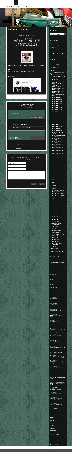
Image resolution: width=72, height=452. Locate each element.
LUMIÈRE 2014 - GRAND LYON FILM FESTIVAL (57, 219)
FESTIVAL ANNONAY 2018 (57, 118)
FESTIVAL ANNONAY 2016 (57, 115)
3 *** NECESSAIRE (54, 67)
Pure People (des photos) (54, 260)
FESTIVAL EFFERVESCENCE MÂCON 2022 (58, 188)
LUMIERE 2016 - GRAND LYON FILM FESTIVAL (57, 210)
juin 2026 (52, 420)
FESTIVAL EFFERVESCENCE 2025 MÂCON (58, 182)
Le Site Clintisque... (53, 259)
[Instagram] (58, 53)
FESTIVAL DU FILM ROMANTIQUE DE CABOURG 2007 (58, 163)
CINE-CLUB (54, 228)
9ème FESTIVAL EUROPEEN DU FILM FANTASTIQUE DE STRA (58, 92)
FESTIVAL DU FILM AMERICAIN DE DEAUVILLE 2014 (58, 136)
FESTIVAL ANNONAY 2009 (57, 101)
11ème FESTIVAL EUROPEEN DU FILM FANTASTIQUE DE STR (58, 86)
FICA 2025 (54, 202)
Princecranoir (52, 356)
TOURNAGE (54, 246)
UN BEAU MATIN (11, 29)
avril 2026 (52, 423)
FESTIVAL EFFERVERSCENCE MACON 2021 (58, 169)
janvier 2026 (52, 428)
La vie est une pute (54, 248)
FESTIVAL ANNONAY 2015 (57, 113)
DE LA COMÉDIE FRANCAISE (55, 335)
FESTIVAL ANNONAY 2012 (57, 107)
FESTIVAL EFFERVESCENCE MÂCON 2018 (58, 185)
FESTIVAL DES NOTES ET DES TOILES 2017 (57, 133)
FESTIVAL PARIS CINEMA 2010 (57, 200)
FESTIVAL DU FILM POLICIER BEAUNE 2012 (57, 139)
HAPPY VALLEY (53, 346)
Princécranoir (15, 137)
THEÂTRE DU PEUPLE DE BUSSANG (57, 251)
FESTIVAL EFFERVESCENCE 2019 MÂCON (58, 176)
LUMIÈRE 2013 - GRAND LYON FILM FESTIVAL (57, 216)
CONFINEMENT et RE (55, 77)
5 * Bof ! (52, 70)
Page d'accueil (19, 29)
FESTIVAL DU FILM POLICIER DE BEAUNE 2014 (58, 151)
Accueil (9, 6)
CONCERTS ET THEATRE (56, 230)
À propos (24, 6)
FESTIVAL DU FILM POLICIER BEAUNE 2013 (57, 142)
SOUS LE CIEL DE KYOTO (55, 325)
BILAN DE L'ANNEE (55, 226)
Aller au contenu (4, 1)
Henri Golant (52, 284)
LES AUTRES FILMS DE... (56, 239)
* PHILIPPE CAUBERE (55, 62)
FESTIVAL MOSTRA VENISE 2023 (58, 195)
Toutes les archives (54, 434)
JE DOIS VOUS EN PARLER (56, 223)
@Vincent (51, 367)
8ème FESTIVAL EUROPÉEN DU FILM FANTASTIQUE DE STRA (58, 89)
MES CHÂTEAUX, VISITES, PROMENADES (57, 244)
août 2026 (52, 417)
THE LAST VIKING (53, 314)
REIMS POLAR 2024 (55, 221)
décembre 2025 (53, 430)
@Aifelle (17, 127)
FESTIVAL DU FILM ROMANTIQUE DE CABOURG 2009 (58, 166)
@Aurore (51, 388)
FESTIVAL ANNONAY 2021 (57, 124)
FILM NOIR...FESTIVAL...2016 (57, 204)
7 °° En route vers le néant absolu (57, 74)
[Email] (16, 2)
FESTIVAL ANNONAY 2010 (57, 103)
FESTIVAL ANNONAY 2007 (57, 97)
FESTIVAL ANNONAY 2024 (57, 128)
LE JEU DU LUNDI (55, 237)
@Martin (51, 382)
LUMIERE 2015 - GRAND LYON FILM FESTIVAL (57, 207)
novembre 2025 (53, 431)
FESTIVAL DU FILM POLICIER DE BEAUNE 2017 (58, 160)
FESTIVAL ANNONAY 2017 (57, 116)
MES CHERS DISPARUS (56, 241)
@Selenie (51, 398)
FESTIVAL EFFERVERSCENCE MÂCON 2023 (58, 172)
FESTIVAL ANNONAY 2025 (57, 130)
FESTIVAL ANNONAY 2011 (57, 105)
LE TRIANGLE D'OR (54, 304)
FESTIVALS (53, 81)
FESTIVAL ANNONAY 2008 (57, 99)
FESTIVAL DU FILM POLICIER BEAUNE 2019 (57, 148)
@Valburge (52, 374)
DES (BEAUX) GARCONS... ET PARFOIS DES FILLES (58, 235)
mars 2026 (52, 425)
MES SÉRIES (53, 249)
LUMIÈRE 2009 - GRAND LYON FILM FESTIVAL (57, 213)
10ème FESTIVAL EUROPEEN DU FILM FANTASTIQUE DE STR (58, 83)
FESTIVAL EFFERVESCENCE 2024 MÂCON (58, 179)
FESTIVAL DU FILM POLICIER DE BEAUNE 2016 (58, 157)
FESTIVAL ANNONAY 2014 (57, 111)
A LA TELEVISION (55, 224)
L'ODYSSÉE (52, 320)
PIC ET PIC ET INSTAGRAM (27, 42)
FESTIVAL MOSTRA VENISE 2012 (58, 193)
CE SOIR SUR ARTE (53, 298)
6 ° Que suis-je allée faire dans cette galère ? (58, 73)
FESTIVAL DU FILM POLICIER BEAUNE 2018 (57, 145)
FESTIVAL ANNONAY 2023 (57, 126)
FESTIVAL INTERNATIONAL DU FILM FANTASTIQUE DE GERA (58, 191)
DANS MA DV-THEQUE (56, 232)
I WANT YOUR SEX (53, 309)
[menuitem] (9, 6)
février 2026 (52, 426)
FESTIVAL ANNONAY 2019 (57, 120)
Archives (17, 6)
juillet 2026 (52, 418)
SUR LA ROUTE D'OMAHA (55, 341)
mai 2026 (52, 422)
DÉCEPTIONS (26, 29)
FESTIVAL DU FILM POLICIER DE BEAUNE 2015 (58, 154)
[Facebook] (53, 53)
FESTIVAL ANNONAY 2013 (57, 109)
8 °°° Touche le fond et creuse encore (58, 76)
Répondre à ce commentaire (38, 117)
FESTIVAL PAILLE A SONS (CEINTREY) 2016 (58, 198)
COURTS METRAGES (54, 79)
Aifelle (14, 116)
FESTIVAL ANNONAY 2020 (57, 122)
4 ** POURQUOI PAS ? (55, 69)
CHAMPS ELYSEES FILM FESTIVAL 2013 (58, 95)
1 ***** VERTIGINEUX (55, 64)
